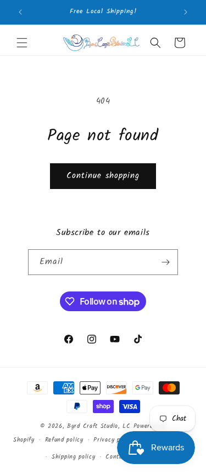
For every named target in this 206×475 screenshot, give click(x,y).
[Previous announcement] (20, 12)
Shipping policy (74, 457)
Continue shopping (103, 175)
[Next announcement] (186, 12)
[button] (22, 43)
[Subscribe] (165, 262)
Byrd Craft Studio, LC (99, 426)
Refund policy (64, 440)
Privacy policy (113, 440)
